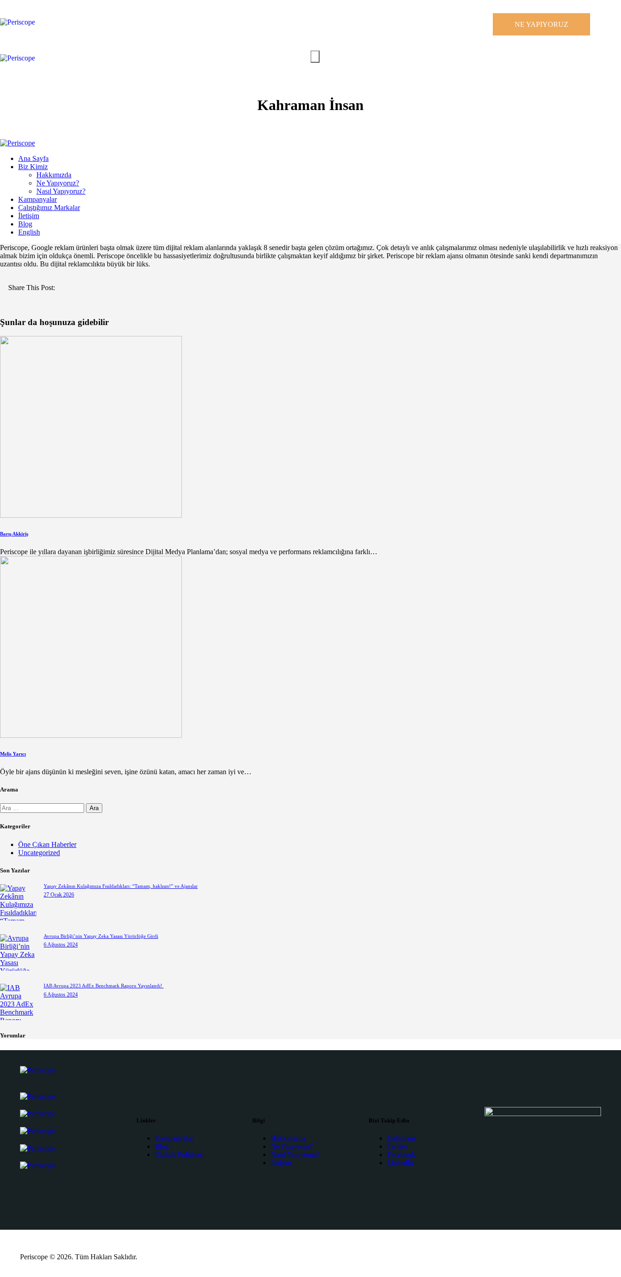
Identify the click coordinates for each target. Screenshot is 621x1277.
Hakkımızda (287, 1138)
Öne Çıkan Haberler (47, 844)
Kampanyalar (174, 1138)
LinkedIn (400, 1163)
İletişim (280, 1163)
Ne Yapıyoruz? (291, 1146)
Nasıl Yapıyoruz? (295, 1154)
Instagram (401, 1138)
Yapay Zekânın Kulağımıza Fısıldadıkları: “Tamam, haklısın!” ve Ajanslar (121, 886)
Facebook (401, 1154)
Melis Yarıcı (13, 753)
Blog (162, 1146)
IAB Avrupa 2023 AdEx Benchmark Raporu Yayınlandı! (104, 985)
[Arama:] (43, 807)
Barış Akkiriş (14, 533)
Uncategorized (39, 852)
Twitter (397, 1146)
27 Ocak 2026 (59, 894)
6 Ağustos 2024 (61, 944)
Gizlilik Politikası (179, 1154)
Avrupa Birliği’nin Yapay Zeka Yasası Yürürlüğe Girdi (101, 936)
